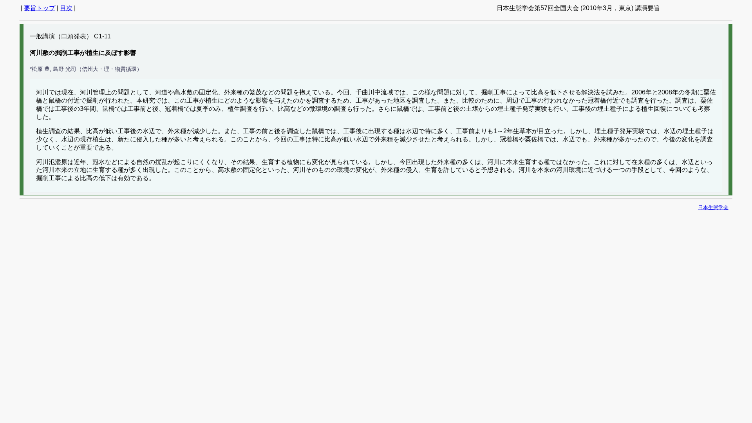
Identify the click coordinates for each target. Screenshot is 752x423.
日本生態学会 (713, 207)
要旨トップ (39, 8)
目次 (66, 8)
